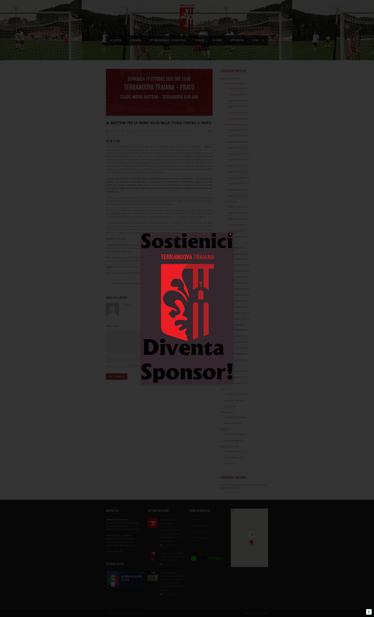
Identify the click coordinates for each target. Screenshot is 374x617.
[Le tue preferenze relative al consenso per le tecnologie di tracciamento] (369, 612)
